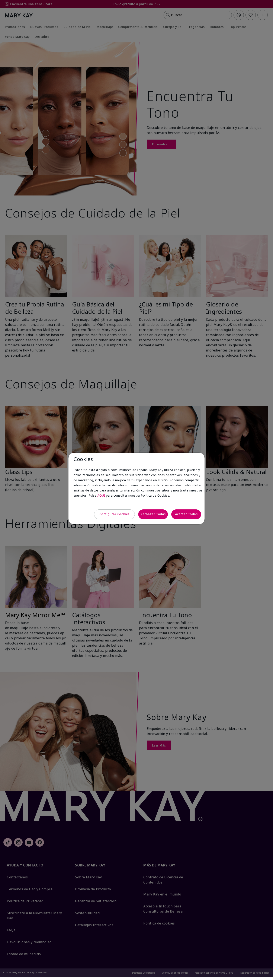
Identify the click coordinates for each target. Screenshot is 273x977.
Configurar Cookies (114, 514)
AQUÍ (101, 495)
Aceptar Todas (186, 514)
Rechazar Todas (153, 514)
